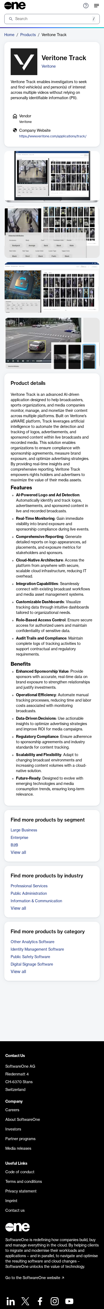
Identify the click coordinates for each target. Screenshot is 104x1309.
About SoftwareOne (22, 1120)
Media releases (18, 1149)
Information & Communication (36, 901)
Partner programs (20, 1139)
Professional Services (29, 886)
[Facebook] (39, 1302)
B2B (14, 845)
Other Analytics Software (32, 942)
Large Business (24, 830)
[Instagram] (54, 1302)
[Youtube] (68, 1302)
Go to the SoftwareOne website (32, 1278)
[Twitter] (24, 1302)
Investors (13, 1129)
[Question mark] (86, 5)
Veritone (49, 66)
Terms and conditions (23, 1182)
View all (18, 852)
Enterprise (19, 838)
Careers (12, 1110)
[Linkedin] (10, 1302)
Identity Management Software (37, 949)
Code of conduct (19, 1172)
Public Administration (29, 894)
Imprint (11, 1201)
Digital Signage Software (32, 964)
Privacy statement (21, 1191)
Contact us (15, 1211)
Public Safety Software (30, 957)
